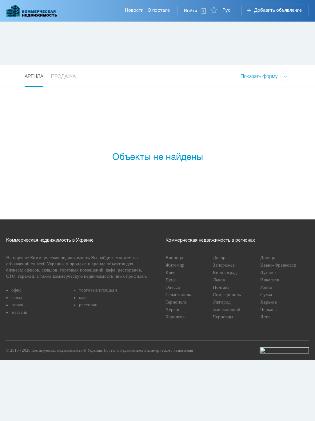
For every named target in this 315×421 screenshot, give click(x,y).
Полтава (221, 287)
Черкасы (268, 309)
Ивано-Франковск (278, 265)
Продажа (63, 77)
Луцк (170, 279)
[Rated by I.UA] (284, 350)
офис (16, 290)
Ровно (266, 287)
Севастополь (178, 294)
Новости (134, 10)
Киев (170, 272)
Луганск (268, 272)
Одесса (172, 287)
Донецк (267, 257)
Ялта (265, 316)
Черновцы (223, 316)
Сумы (266, 294)
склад (16, 297)
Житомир (175, 265)
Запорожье (224, 265)
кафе (84, 297)
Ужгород (222, 302)
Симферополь (227, 294)
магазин (19, 312)
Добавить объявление (278, 10)
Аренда (34, 77)
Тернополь (176, 302)
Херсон (173, 309)
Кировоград (225, 272)
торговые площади (98, 290)
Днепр (219, 257)
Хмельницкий (226, 309)
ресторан (88, 304)
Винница (174, 257)
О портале (159, 10)
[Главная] (31, 11)
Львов (219, 279)
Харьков (268, 302)
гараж (17, 304)
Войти (190, 11)
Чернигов (175, 316)
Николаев (269, 279)
